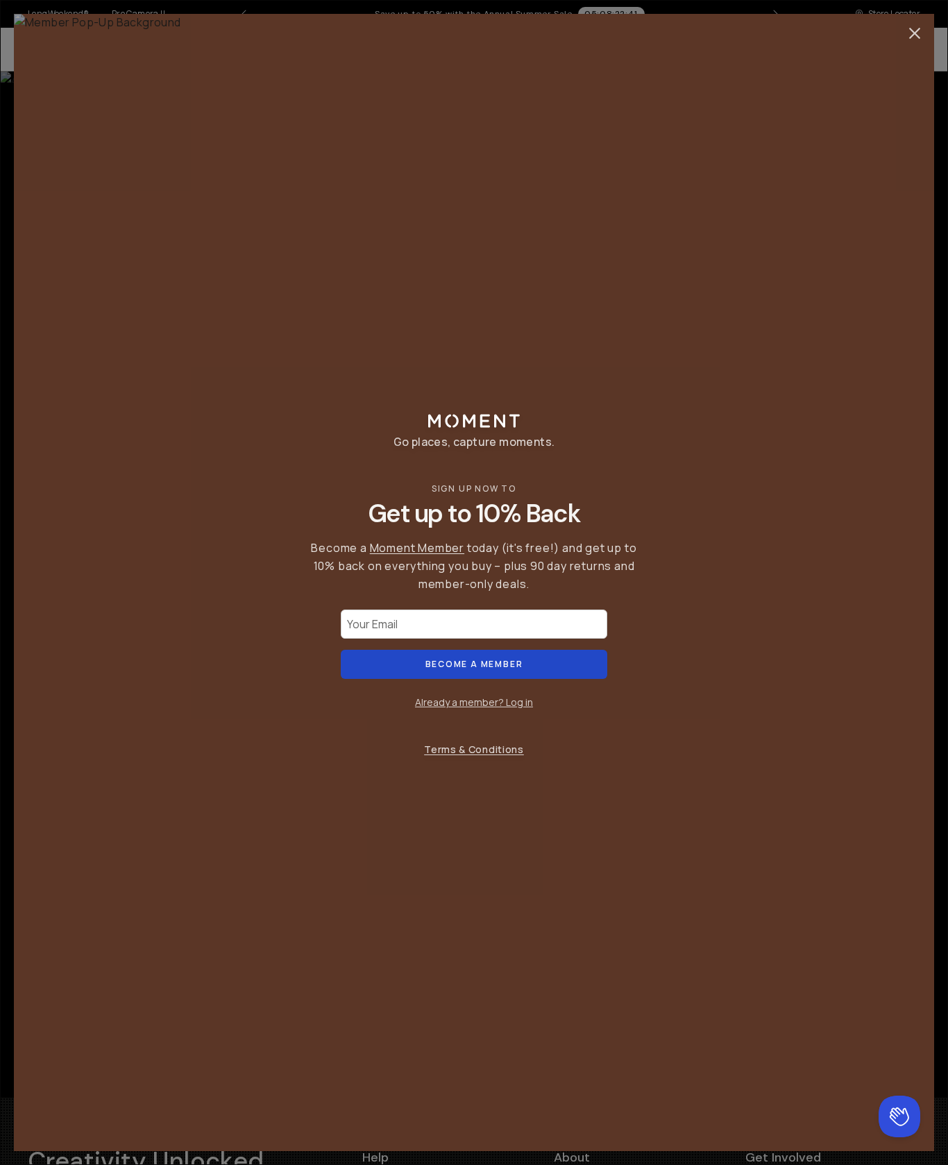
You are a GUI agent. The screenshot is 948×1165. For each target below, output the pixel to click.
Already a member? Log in (474, 702)
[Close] (914, 33)
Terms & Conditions (474, 749)
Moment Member (417, 547)
